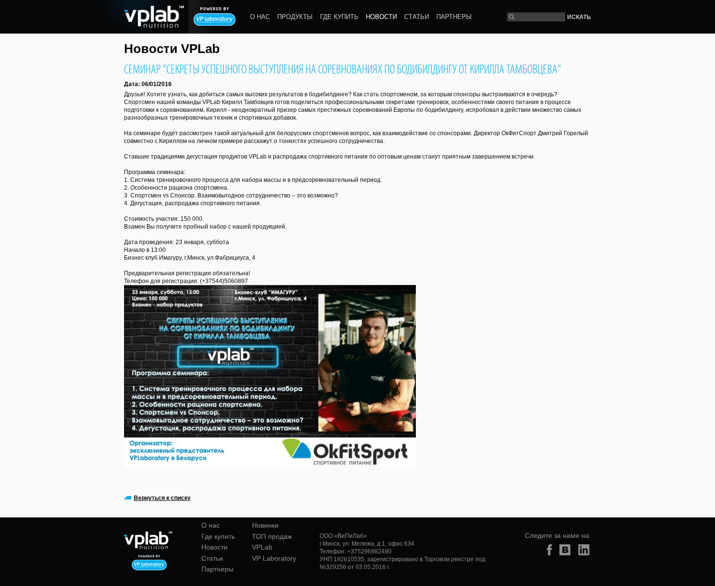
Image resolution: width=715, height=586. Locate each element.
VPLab (262, 547)
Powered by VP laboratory (214, 16)
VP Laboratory (274, 558)
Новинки (265, 525)
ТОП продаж (272, 536)
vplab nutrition (140, 17)
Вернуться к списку (162, 498)
